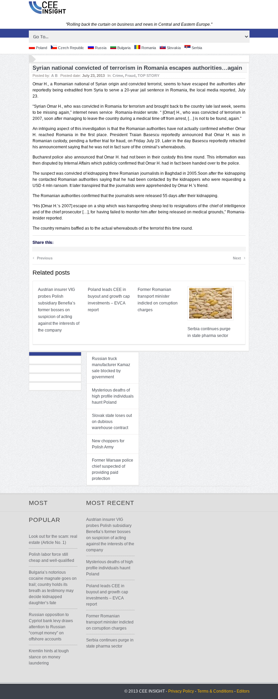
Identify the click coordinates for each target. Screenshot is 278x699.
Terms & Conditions (215, 691)
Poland (41, 48)
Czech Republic (70, 48)
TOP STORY (148, 75)
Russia (100, 48)
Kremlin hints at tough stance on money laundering (49, 657)
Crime (118, 75)
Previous (43, 257)
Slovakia (173, 48)
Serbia (196, 48)
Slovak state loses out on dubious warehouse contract (112, 421)
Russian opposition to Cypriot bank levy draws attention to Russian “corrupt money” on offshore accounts (51, 626)
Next (239, 257)
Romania (148, 48)
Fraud (130, 75)
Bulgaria (123, 48)
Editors (243, 691)
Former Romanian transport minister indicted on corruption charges (110, 622)
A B (54, 75)
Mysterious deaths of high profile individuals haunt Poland (113, 396)
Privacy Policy (181, 691)
